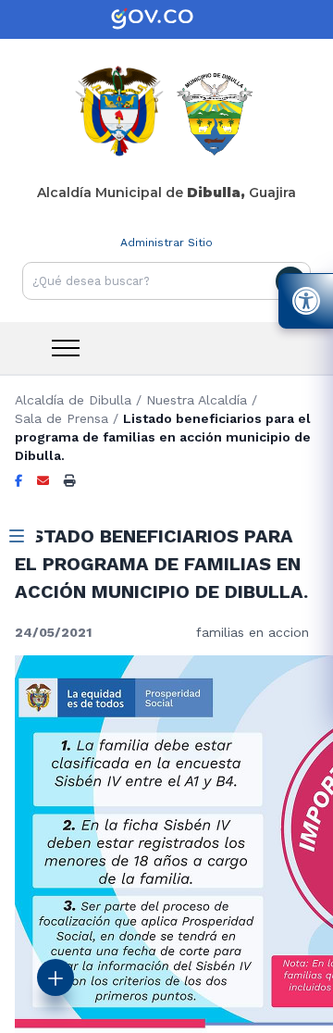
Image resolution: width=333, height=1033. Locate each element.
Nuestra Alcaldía (196, 399)
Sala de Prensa (61, 418)
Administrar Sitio (166, 242)
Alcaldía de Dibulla (73, 399)
